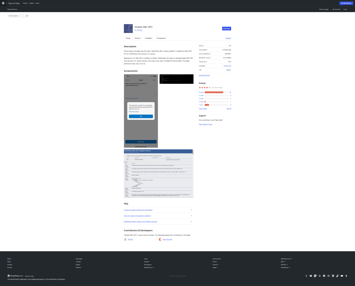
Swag (215, 267)
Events (215, 261)
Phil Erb (139, 30)
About (9, 259)
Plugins (78, 264)
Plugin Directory (12, 9)
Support (228, 38)
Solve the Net (167, 239)
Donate (216, 264)
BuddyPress (285, 267)
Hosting (9, 264)
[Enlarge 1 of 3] (155, 77)
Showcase (79, 259)
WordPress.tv (149, 267)
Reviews (138, 38)
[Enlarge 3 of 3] (191, 152)
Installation (148, 38)
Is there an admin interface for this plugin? (138, 210)
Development (161, 38)
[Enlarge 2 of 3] (191, 77)
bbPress (284, 264)
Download (226, 28)
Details (128, 38)
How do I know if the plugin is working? (137, 216)
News (9, 261)
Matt (283, 261)
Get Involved (217, 259)
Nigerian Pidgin (29, 276)
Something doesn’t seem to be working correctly (140, 222)
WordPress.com (286, 259)
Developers (147, 264)
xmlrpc (228, 70)
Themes (78, 261)
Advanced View (204, 75)
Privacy (9, 267)
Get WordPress (346, 3)
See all (229, 109)
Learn (146, 259)
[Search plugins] (27, 16)
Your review (203, 109)
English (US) (227, 66)
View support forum (205, 124)
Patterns (78, 267)
